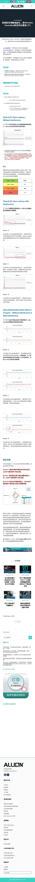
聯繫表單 (6, 869)
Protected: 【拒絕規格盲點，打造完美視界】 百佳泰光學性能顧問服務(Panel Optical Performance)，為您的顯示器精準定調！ (17, 664)
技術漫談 (6, 832)
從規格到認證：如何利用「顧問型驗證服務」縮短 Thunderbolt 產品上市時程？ (16, 651)
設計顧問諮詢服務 (8, 808)
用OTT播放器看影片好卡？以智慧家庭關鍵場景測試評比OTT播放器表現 (25, 582)
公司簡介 (6, 785)
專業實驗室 (6, 813)
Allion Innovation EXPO (9, 816)
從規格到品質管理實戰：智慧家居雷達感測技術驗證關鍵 (17, 659)
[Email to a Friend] (19, 621)
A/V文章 (15, 20)
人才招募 (6, 792)
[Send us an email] (21, 2)
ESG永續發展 (7, 794)
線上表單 (23, 539)
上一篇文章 (6, 48)
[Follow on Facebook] (5, 774)
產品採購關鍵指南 (8, 830)
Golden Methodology (9, 825)
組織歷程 (6, 787)
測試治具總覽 (7, 844)
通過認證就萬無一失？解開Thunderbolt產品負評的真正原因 (17, 655)
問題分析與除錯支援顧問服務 (11, 806)
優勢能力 (6, 790)
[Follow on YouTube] (23, 2)
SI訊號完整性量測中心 (9, 855)
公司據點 (6, 867)
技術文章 (6, 835)
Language (6, 1)
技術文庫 (20, 20)
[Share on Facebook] (16, 621)
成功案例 (6, 827)
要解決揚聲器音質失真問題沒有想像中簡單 (25, 605)
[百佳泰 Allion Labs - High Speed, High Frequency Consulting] (17, 6)
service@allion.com (12, 771)
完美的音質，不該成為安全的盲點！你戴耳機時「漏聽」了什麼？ (16, 647)
